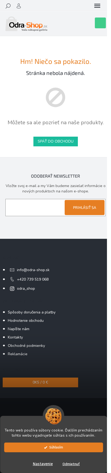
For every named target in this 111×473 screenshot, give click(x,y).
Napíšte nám (18, 329)
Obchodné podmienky (26, 345)
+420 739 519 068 (32, 279)
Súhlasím (56, 447)
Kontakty (15, 337)
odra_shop (26, 288)
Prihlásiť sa (84, 207)
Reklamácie (17, 354)
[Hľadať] (8, 6)
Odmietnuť (71, 464)
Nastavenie (43, 464)
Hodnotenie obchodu (26, 320)
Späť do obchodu (56, 141)
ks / (40, 382)
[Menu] (97, 6)
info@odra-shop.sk (33, 269)
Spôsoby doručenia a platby (32, 312)
